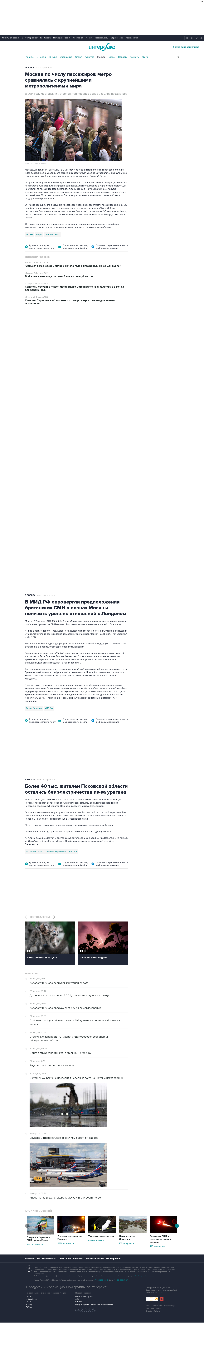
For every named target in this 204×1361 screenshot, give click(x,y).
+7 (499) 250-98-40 (101, 1280)
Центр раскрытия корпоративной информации (94, 1304)
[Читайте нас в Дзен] (77, 1310)
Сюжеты (134, 57)
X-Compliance (31, 1299)
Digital (112, 57)
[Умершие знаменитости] (102, 1232)
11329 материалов (65, 1243)
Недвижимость (101, 38)
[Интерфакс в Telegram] (81, 1310)
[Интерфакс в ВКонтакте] (85, 1310)
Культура (89, 57)
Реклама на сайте (94, 1258)
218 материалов (157, 1246)
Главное (29, 57)
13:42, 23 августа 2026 (46, 324)
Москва (101, 57)
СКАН (77, 1299)
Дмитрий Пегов (52, 234)
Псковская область (35, 851)
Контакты (30, 1258)
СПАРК (29, 1296)
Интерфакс (102, 47)
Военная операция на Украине (69, 1238)
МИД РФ (49, 708)
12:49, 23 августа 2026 (46, 779)
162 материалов (126, 1243)
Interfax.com (45, 38)
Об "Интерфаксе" (30, 38)
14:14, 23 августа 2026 (46, 595)
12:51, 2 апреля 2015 (43, 68)
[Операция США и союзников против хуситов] (163, 1232)
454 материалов (96, 1240)
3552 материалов (35, 1244)
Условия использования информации (161, 1306)
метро (39, 234)
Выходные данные (153, 1308)
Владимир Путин (34, 454)
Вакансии (78, 1258)
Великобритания (34, 708)
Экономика (66, 57)
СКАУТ (29, 1302)
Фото (145, 57)
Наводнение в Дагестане (127, 1238)
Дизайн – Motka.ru (153, 1311)
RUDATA (78, 1302)
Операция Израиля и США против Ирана (38, 1239)
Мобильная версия (10, 38)
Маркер (29, 1304)
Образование (117, 38)
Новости (122, 57)
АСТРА (29, 1307)
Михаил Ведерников (56, 851)
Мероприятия (131, 38)
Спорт (78, 57)
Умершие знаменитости (101, 1236)
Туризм (88, 38)
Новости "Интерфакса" (84, 1296)
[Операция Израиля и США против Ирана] (40, 1234)
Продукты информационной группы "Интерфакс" (67, 1287)
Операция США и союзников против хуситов (160, 1239)
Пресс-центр (64, 1258)
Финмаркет (78, 38)
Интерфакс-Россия (61, 38)
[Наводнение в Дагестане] (133, 1232)
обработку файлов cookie (144, 1276)
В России (41, 57)
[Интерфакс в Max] (94, 1310)
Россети (73, 851)
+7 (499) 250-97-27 (121, 1280)
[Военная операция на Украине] (71, 1232)
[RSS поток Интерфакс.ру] (89, 1310)
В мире (53, 57)
